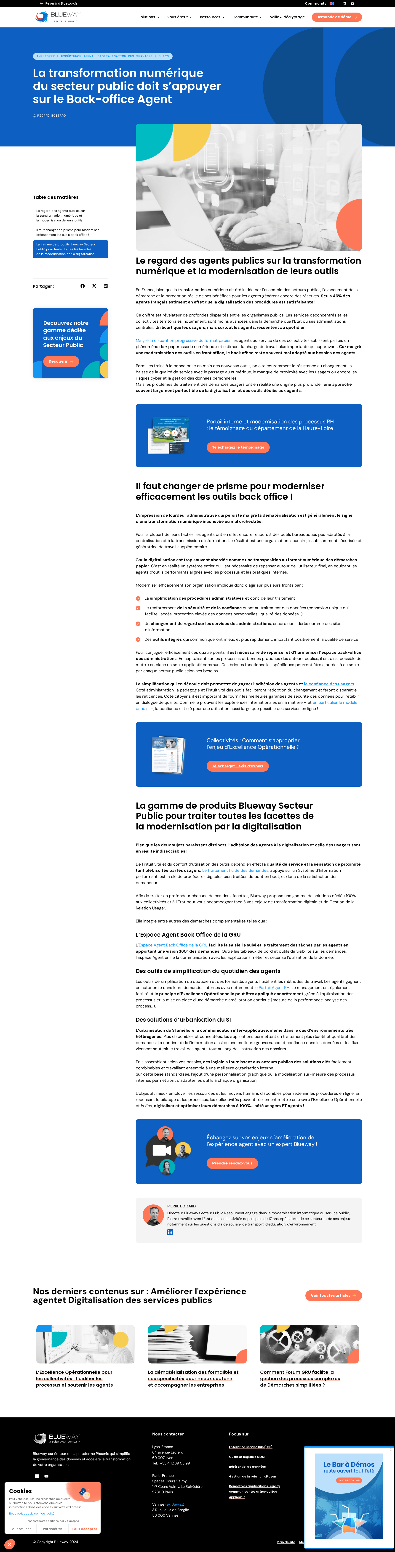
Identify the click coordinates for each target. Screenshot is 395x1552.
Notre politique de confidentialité (31, 1513)
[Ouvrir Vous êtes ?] (191, 17)
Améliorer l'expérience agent (65, 56)
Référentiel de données (247, 1466)
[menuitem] (332, 3)
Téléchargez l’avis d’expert (237, 766)
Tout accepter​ (84, 1529)
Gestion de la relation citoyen (252, 1476)
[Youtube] (352, 3)
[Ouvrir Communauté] (261, 17)
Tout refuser (20, 1529)
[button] (82, 286)
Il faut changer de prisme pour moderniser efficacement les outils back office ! (67, 232)
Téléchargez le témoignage (238, 447)
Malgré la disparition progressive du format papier (183, 340)
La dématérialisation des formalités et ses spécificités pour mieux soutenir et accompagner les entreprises (193, 1378)
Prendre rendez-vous (232, 1163)
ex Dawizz (175, 1504)
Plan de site (286, 1542)
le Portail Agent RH (271, 987)
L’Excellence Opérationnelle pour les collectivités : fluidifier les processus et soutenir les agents (74, 1378)
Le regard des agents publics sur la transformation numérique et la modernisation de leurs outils (60, 215)
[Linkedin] (344, 3)
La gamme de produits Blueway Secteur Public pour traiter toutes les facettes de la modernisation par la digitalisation (65, 249)
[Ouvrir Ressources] (223, 17)
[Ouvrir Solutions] (158, 17)
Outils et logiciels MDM (247, 1457)
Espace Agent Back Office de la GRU (173, 945)
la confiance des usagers (329, 684)
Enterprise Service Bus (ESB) (250, 1447)
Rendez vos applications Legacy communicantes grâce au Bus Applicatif (254, 1491)
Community (315, 3)
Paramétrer (52, 1529)
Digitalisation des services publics (133, 56)
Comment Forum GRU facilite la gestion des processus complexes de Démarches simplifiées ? (300, 1378)
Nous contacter (168, 1434)
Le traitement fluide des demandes (235, 870)
